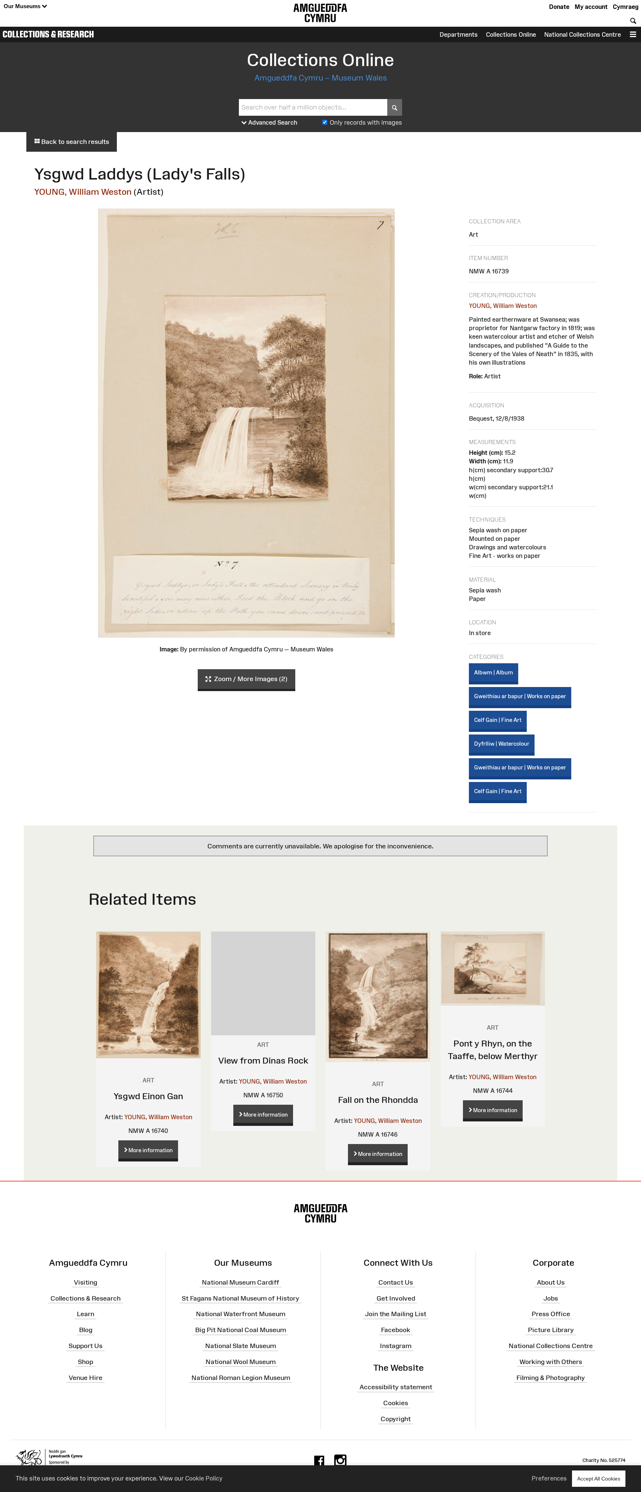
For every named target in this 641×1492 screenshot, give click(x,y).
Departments (459, 34)
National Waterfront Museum (240, 1314)
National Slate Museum (240, 1346)
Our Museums (23, 6)
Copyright (396, 1419)
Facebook (395, 1330)
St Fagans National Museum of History (240, 1298)
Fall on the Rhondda (378, 1100)
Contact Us (395, 1282)
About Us (551, 1282)
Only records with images (366, 122)
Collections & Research (48, 34)
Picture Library (551, 1330)
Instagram (395, 1346)
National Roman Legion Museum (240, 1377)
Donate (559, 6)
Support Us (85, 1346)
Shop (85, 1362)
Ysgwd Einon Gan (148, 1096)
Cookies (395, 1403)
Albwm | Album (493, 672)
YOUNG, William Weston (83, 192)
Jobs (550, 1298)
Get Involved (396, 1298)
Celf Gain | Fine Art (498, 720)
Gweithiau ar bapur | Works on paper (520, 696)
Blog (85, 1330)
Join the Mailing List (395, 1314)
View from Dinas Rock (263, 1060)
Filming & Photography (550, 1377)
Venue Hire (85, 1377)
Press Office (551, 1314)
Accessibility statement (395, 1387)
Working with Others (550, 1362)
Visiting (85, 1282)
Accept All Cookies (598, 1479)
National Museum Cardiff (240, 1282)
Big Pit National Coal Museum (240, 1330)
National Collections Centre (582, 34)
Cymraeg (625, 6)
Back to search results (74, 141)
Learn (85, 1314)
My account (591, 6)
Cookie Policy (204, 1478)
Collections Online (511, 34)
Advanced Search (272, 122)
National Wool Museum (241, 1362)
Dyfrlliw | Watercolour (501, 743)
